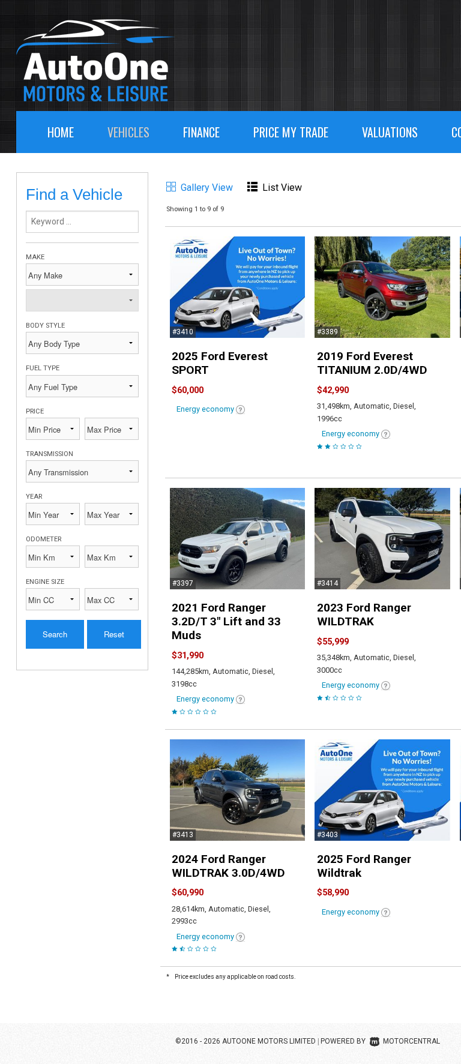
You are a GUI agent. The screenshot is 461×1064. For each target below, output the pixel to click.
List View (282, 187)
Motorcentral (411, 1041)
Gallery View (207, 187)
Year (34, 496)
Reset (114, 634)
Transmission (49, 454)
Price (35, 411)
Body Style (45, 325)
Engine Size (45, 582)
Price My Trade (290, 132)
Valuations (390, 132)
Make (35, 257)
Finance (201, 132)
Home (60, 132)
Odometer (43, 539)
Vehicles (128, 132)
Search (55, 634)
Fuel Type (42, 368)
